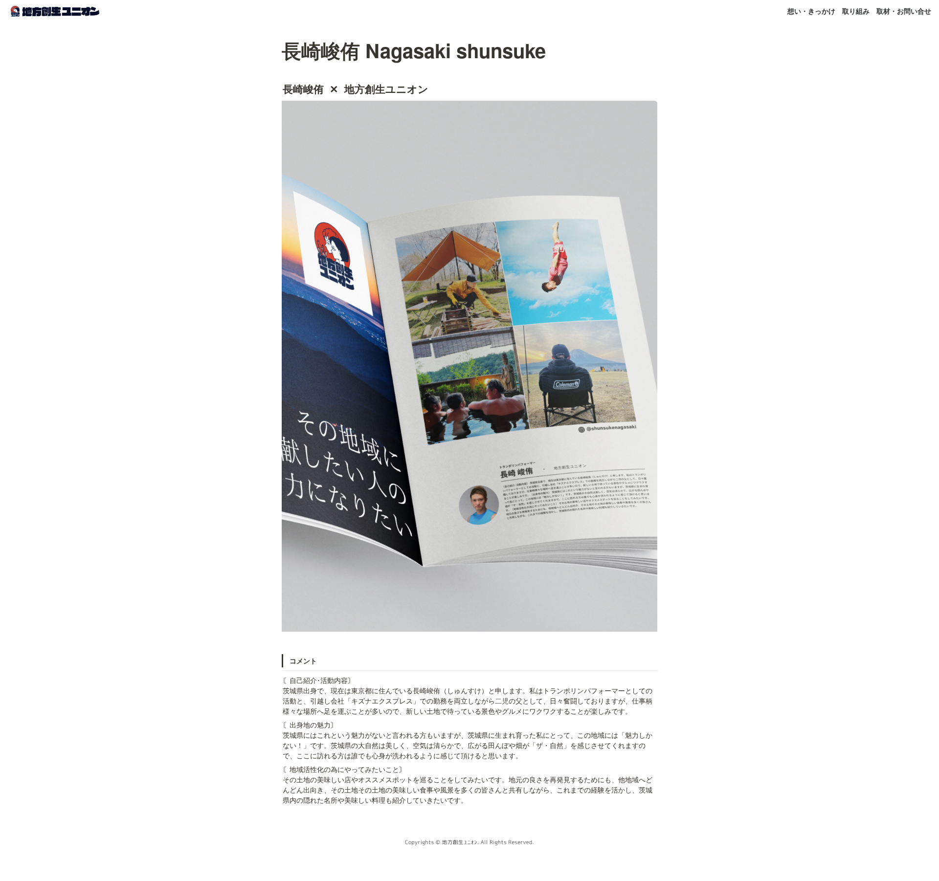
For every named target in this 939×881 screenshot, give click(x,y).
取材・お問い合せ (903, 11)
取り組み (856, 11)
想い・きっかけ (811, 11)
